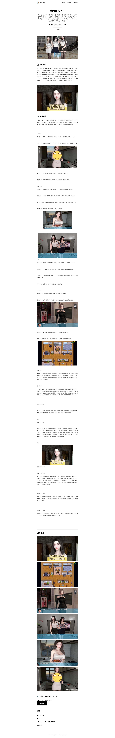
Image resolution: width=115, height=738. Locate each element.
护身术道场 (40, 718)
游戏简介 (63, 2)
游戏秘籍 (69, 2)
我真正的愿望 (40, 715)
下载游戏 (42, 703)
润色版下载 (75, 2)
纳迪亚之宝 (40, 725)
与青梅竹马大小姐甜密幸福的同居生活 (46, 722)
